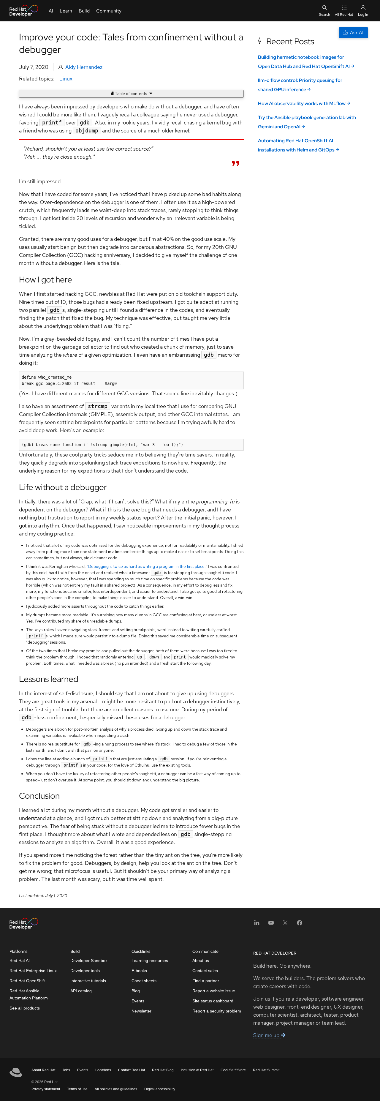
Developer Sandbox (88, 960)
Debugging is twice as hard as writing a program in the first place (146, 566)
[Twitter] (285, 925)
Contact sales (205, 970)
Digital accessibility (159, 1089)
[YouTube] (271, 925)
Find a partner (205, 980)
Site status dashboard (212, 1001)
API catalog (81, 990)
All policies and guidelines (116, 1089)
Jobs (66, 1070)
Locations (103, 1070)
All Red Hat (344, 14)
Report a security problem (216, 1011)
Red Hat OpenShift (27, 980)
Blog (136, 990)
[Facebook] (299, 925)
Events (138, 1001)
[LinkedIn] (256, 925)
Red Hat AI (20, 960)
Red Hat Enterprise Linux (33, 970)
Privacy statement (45, 1089)
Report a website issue (213, 990)
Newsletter (141, 1011)
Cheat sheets (144, 980)
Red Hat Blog (163, 1070)
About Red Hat (43, 1070)
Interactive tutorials (88, 980)
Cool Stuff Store (233, 1070)
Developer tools (85, 970)
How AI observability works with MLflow (302, 103)
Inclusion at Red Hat (197, 1070)
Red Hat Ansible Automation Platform (29, 994)
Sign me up (267, 1035)
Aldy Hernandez (83, 67)
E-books (139, 970)
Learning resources (150, 960)
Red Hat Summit (266, 1070)
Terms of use (77, 1089)
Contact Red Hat (131, 1070)
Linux (65, 78)
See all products (25, 1008)
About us (200, 960)
